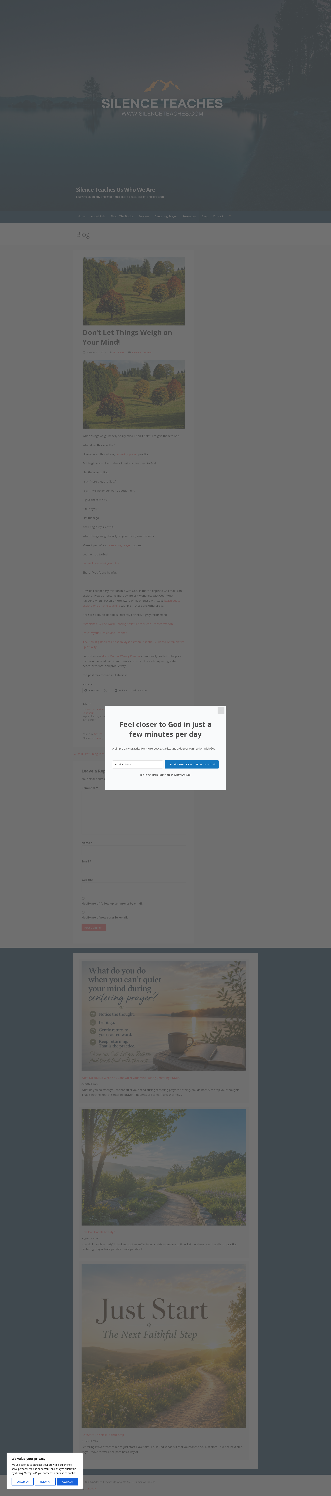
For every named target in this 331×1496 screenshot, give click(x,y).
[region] (45, 1471)
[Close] (221, 710)
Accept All (67, 1481)
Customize (23, 1481)
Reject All (45, 1481)
